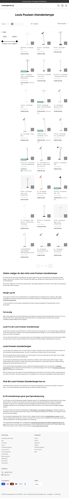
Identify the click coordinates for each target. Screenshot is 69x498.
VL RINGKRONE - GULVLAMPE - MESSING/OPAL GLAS (27, 251)
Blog (35, 451)
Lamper (36, 440)
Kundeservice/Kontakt (7, 438)
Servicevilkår (5, 454)
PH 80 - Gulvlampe (59, 47)
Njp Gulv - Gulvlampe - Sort (60, 163)
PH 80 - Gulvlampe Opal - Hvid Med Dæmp (44, 106)
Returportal (5, 460)
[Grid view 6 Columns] (21, 24)
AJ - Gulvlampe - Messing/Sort (59, 250)
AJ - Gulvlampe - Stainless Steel (59, 106)
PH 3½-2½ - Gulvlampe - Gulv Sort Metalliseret (27, 163)
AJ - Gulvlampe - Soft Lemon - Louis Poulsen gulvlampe (27, 222)
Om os (3, 445)
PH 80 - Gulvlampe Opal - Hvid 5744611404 (59, 222)
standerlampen (52, 416)
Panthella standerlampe (9, 300)
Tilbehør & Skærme (39, 447)
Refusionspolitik (6, 456)
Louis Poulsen (38, 449)
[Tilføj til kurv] (32, 43)
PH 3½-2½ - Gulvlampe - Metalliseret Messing (61, 75)
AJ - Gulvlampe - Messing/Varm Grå (42, 250)
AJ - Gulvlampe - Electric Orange (42, 192)
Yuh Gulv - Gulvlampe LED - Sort (60, 192)
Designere (37, 443)
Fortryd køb (5, 463)
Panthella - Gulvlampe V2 (27, 48)
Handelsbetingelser (7, 447)
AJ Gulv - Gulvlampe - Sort (43, 48)
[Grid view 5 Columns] (17, 24)
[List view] (8, 24)
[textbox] (4, 36)
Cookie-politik (5, 449)
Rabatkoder (4, 458)
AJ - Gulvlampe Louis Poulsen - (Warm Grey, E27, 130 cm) (43, 164)
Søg (3, 440)
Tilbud (36, 438)
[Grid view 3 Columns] (12, 24)
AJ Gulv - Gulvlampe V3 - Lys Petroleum (60, 134)
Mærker (36, 445)
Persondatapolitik (6, 451)
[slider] (2, 41)
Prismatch (4, 443)
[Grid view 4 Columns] (15, 24)
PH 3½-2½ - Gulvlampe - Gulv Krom (44, 75)
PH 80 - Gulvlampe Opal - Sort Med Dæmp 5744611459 (27, 76)
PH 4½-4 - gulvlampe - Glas (44, 221)
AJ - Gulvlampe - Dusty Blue (27, 134)
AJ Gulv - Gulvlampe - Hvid (27, 106)
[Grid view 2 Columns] (10, 24)
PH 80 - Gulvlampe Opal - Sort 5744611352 (26, 193)
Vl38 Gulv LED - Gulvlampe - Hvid (42, 134)
